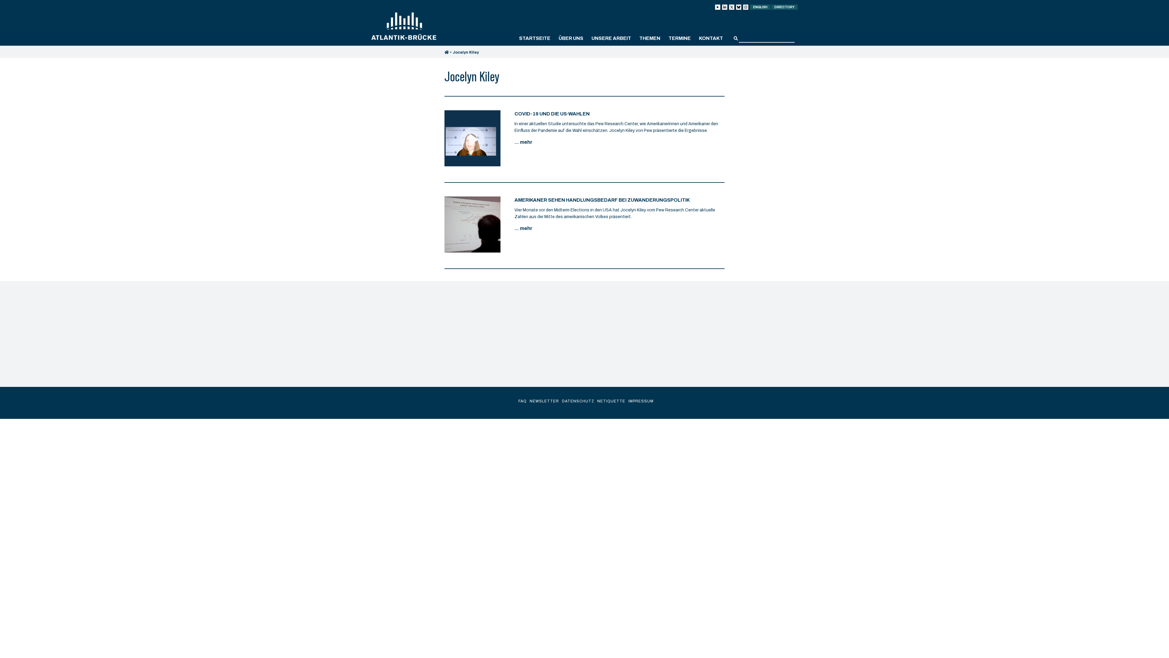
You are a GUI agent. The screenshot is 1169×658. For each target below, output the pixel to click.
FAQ (522, 401)
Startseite (534, 38)
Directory (784, 7)
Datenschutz (578, 401)
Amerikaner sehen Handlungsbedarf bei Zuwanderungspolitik (602, 200)
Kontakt (711, 38)
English (760, 7)
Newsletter (544, 401)
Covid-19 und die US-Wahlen (552, 113)
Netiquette (611, 401)
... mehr (523, 142)
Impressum (641, 401)
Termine (680, 38)
